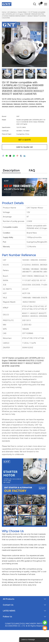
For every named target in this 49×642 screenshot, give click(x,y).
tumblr (21, 156)
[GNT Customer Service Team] (44, 628)
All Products (8, 599)
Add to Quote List (24, 147)
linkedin (24, 156)
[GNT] (44, 622)
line (6, 156)
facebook (3, 156)
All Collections (12, 12)
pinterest (17, 156)
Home (4, 12)
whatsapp (14, 156)
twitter (10, 156)
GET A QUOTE (24, 139)
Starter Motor (22, 12)
